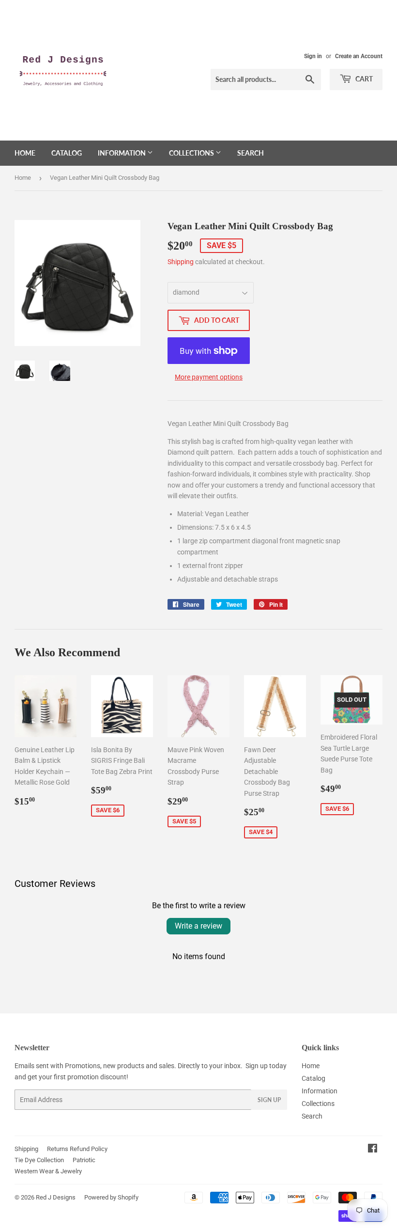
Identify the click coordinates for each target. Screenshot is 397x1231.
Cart (363, 79)
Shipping (181, 262)
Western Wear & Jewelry (48, 1171)
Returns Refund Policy (77, 1148)
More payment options (209, 377)
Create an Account (358, 56)
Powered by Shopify (111, 1197)
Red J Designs (56, 1197)
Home (25, 153)
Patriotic (84, 1160)
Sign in (313, 56)
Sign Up (269, 1100)
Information (122, 153)
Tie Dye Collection (39, 1160)
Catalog (66, 153)
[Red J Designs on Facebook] (372, 1149)
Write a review (198, 926)
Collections (192, 153)
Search (250, 153)
